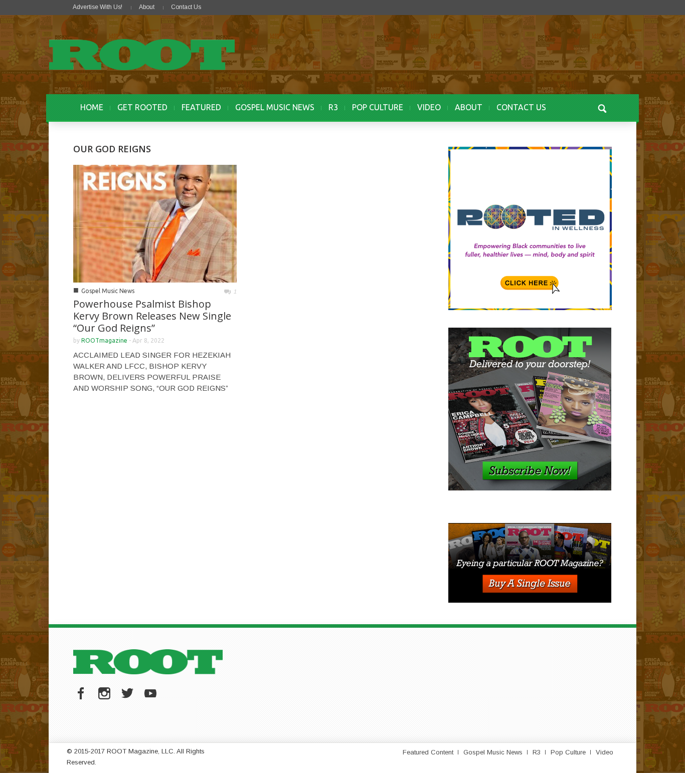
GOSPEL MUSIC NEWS (274, 107)
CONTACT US (521, 107)
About (146, 7)
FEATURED (201, 107)
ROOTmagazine (104, 340)
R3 (333, 107)
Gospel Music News (107, 291)
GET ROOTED (142, 107)
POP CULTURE (377, 107)
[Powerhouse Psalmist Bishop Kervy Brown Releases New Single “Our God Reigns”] (155, 222)
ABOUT (468, 107)
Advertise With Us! (97, 7)
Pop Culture (568, 752)
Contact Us (186, 7)
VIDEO (429, 107)
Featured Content (428, 752)
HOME (91, 107)
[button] (602, 107)
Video (604, 752)
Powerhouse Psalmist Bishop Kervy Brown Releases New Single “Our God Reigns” (152, 316)
